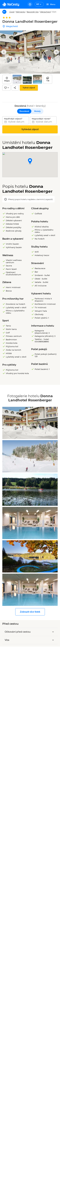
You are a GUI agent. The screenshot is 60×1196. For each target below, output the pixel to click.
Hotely (37, 111)
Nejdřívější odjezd (13, 118)
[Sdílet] (15, 88)
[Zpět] (4, 12)
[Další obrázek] (56, 52)
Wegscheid (45, 12)
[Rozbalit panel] (53, 631)
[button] (30, 161)
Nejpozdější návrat (41, 118)
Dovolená (24, 111)
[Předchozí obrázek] (3, 52)
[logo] (10, 4)
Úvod (11, 12)
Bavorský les (32, 12)
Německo (20, 12)
